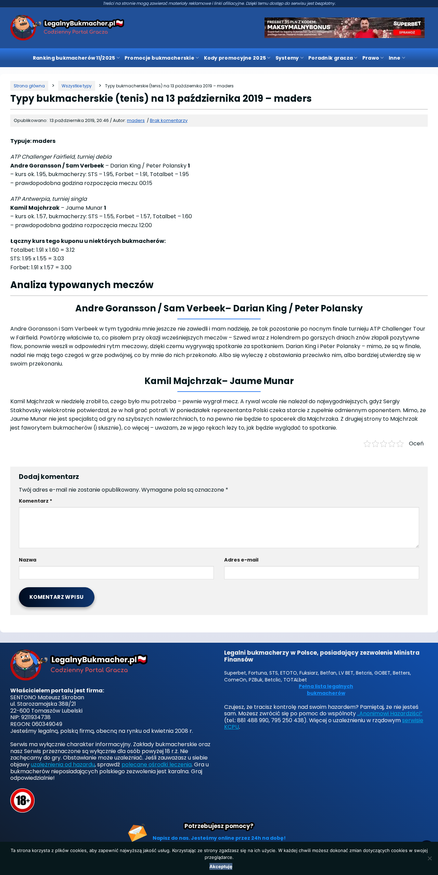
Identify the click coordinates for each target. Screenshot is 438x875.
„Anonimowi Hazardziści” (389, 713)
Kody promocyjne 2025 (235, 57)
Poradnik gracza (330, 57)
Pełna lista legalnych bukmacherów (326, 690)
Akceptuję (220, 866)
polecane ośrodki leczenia (156, 764)
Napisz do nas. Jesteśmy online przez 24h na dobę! (219, 838)
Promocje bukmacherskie (159, 57)
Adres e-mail (241, 559)
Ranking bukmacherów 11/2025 (74, 57)
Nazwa (27, 559)
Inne (395, 57)
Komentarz (35, 500)
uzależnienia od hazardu (63, 764)
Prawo (370, 57)
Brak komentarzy (169, 120)
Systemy (287, 57)
